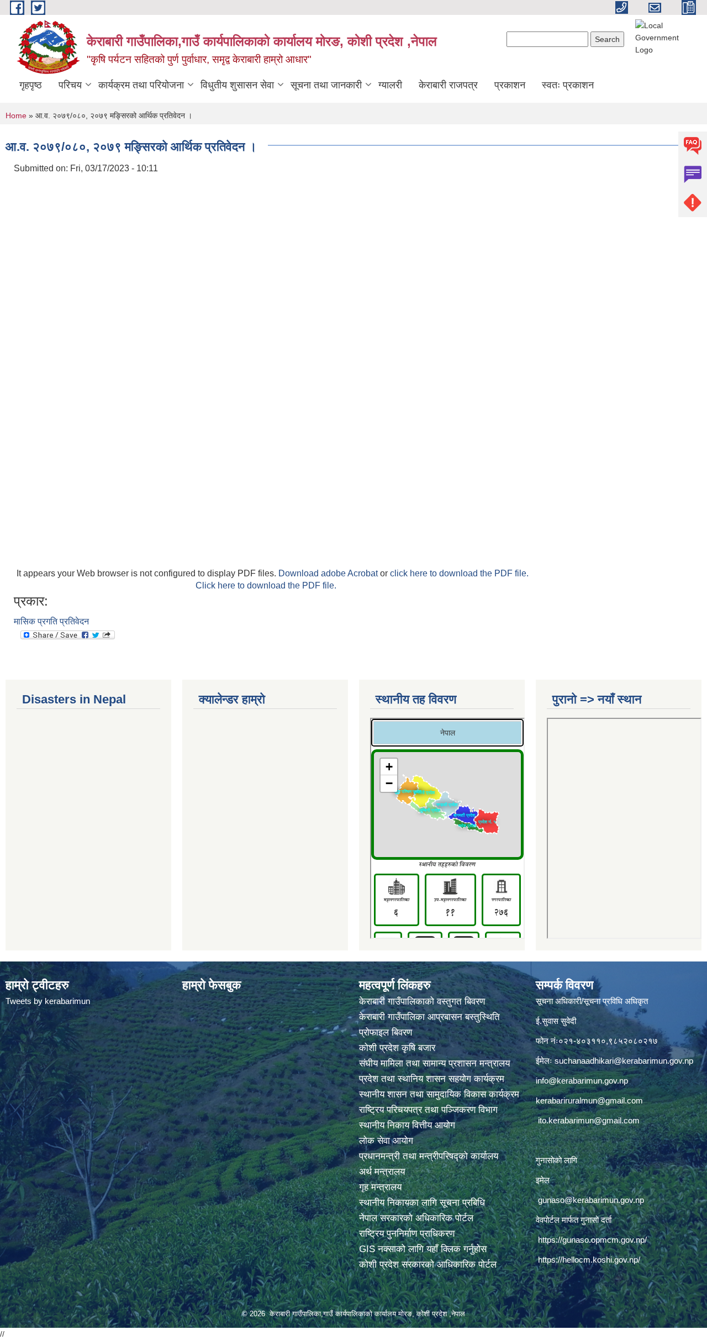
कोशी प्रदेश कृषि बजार (398, 1048)
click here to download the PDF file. (459, 573)
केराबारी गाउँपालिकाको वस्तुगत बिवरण (423, 1001)
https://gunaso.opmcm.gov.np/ (592, 1239)
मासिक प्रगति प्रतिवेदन (51, 621)
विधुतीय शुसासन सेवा (237, 85)
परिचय (70, 85)
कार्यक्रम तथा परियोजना (141, 85)
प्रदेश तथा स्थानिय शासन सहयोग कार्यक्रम (433, 1079)
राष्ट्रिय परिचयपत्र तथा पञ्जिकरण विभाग (429, 1110)
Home (16, 115)
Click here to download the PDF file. (266, 585)
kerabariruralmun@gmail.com (589, 1100)
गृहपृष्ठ (30, 85)
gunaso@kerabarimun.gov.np (591, 1200)
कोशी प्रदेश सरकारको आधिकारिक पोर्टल (428, 1264)
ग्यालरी (390, 85)
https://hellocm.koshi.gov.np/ (589, 1259)
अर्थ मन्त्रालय (382, 1171)
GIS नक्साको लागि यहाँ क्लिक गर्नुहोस (423, 1249)
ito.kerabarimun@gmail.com (589, 1120)
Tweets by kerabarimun (48, 1001)
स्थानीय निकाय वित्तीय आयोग (408, 1125)
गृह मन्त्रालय (380, 1187)
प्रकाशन (509, 85)
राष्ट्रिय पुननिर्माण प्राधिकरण (407, 1233)
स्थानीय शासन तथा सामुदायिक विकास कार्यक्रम (439, 1094)
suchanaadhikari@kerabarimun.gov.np (624, 1060)
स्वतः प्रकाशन (568, 85)
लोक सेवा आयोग (387, 1141)
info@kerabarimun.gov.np (582, 1080)
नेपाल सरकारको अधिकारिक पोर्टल (416, 1218)
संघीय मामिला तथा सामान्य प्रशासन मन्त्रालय (436, 1063)
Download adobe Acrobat (329, 573)
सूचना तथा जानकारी (326, 85)
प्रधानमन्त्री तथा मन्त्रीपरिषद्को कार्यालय (430, 1156)
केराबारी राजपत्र (448, 85)
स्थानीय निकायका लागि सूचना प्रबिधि (422, 1202)
